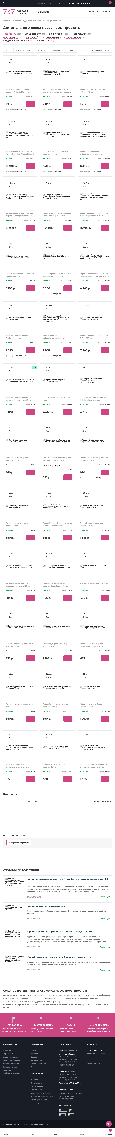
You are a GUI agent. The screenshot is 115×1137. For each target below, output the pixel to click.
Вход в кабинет (37, 1086)
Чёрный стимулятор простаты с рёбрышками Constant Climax (60, 957)
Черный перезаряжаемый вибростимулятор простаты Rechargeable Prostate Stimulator (93, 154)
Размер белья (36, 1090)
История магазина (10, 1057)
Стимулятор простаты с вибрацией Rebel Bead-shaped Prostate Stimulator (57, 215)
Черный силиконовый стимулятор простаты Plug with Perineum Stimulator (56, 154)
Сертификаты (8, 1054)
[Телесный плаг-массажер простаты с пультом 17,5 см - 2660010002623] (94, 441)
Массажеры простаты (52, 21)
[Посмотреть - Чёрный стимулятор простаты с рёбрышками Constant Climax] (14, 962)
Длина (7, 50)
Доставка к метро (10, 1067)
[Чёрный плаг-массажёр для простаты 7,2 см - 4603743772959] (20, 441)
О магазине (7, 1050)
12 (36, 801)
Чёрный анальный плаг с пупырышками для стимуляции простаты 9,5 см (18, 767)
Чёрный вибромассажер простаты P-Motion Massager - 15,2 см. (59, 931)
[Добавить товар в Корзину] (30, 104)
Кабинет (82, 1134)
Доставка (34, 1054)
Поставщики (55, 50)
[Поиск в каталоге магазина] (97, 3)
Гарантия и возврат (39, 1064)
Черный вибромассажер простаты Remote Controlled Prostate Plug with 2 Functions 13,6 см (20, 154)
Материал (40, 50)
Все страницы (101, 801)
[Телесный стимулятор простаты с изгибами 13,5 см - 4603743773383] (20, 626)
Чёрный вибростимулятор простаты (46, 906)
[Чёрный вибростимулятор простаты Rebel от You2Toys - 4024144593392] (57, 380)
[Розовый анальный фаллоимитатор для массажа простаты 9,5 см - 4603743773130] (94, 747)
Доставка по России (11, 1064)
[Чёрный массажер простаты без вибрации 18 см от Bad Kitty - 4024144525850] (94, 72)
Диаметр (18, 50)
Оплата (34, 1057)
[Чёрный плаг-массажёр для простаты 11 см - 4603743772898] (94, 687)
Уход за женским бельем (40, 1093)
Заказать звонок (83, 3)
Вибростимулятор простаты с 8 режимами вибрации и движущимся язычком (57, 92)
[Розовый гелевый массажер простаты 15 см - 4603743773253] (20, 506)
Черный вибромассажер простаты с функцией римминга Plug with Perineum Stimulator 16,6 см (94, 215)
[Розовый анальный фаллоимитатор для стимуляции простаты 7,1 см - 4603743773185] (57, 506)
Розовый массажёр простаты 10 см (94, 583)
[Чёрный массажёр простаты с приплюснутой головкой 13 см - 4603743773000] (20, 566)
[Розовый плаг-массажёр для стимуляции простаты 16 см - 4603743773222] (94, 626)
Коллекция (69, 50)
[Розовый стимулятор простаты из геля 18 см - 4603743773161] (20, 687)
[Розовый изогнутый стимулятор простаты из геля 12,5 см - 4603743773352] (57, 687)
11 (29, 801)
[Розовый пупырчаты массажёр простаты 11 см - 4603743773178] (57, 626)
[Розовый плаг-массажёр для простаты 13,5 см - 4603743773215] (57, 747)
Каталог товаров (99, 12)
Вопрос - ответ (37, 1103)
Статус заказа (36, 1083)
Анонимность (36, 1060)
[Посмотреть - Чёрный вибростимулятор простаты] (14, 909)
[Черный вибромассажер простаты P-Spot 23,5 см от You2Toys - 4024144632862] (94, 318)
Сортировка (100, 50)
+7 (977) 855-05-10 (66, 3)
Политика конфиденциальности (11, 1072)
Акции (56, 1134)
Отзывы (34, 1067)
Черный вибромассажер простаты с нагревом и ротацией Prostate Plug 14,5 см (20, 215)
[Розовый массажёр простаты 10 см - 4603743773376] (94, 566)
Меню (5, 1134)
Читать (34, 896)
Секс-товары (17, 21)
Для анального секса (32, 21)
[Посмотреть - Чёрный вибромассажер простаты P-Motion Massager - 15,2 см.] (14, 936)
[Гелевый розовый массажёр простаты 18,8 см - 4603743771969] (94, 506)
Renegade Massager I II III (19, 843)
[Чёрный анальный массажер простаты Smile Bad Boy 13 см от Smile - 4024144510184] (20, 72)
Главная (6, 21)
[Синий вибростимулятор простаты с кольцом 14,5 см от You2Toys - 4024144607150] (20, 256)
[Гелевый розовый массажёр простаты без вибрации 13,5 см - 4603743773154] (57, 566)
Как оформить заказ (39, 1100)
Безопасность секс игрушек (42, 1097)
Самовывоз (43, 12)
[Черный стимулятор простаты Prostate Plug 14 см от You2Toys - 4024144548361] (20, 318)
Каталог (31, 1134)
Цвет (29, 50)
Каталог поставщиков (11, 1060)
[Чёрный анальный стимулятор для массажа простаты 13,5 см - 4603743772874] (57, 441)
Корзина (108, 1132)
